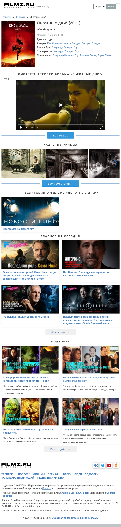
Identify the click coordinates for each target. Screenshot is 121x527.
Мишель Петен (88, 55)
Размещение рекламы (85, 518)
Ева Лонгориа (55, 43)
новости (24, 474)
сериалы (54, 474)
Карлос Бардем (72, 43)
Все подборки (60, 449)
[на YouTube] (109, 465)
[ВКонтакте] (95, 465)
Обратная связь (61, 518)
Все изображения (60, 183)
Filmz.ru (46, 488)
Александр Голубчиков (75, 493)
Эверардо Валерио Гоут (65, 47)
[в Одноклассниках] (116, 465)
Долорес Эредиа (91, 43)
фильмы (39, 474)
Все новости (60, 332)
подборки (91, 474)
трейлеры (8, 474)
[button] (115, 163)
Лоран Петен (104, 55)
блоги (67, 474)
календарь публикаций (17, 478)
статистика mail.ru (50, 478)
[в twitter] (102, 465)
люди (78, 474)
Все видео (60, 135)
